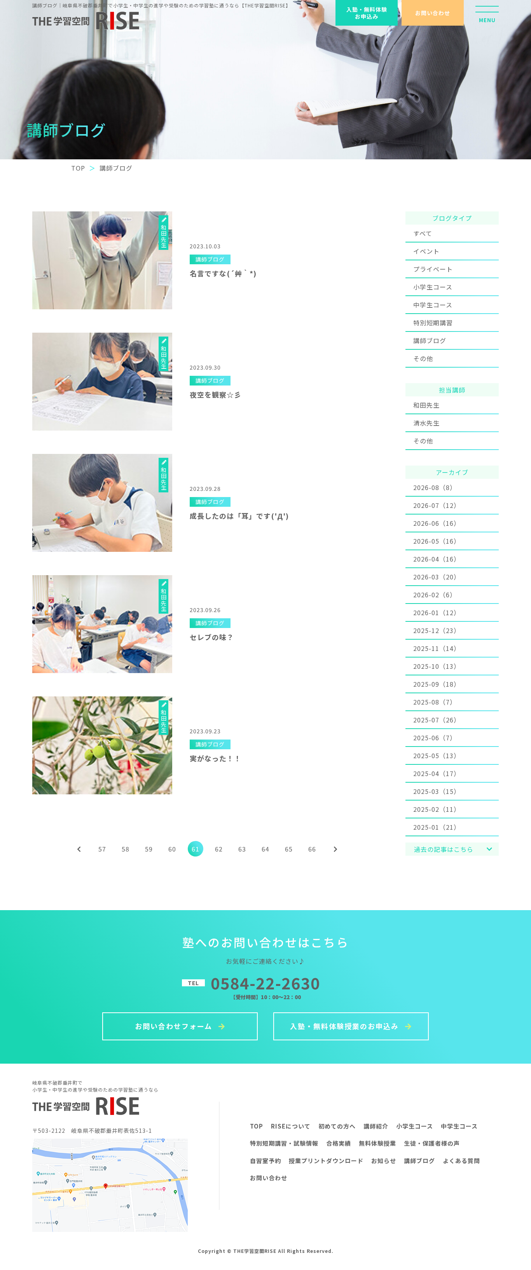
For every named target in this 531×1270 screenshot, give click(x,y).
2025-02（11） (436, 809)
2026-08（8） (434, 487)
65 (289, 848)
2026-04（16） (436, 558)
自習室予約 (265, 1161)
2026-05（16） (436, 541)
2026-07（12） (436, 505)
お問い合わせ (432, 13)
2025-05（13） (436, 755)
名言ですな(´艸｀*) (223, 273)
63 (242, 848)
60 (172, 848)
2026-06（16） (436, 523)
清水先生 (426, 422)
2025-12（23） (436, 630)
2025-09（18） (436, 684)
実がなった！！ (215, 758)
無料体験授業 (377, 1143)
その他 (423, 358)
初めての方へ (337, 1126)
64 (265, 848)
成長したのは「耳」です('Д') (239, 516)
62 (219, 848)
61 (195, 848)
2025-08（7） (434, 702)
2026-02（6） (434, 594)
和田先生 (426, 405)
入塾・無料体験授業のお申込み (345, 1026)
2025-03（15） (436, 791)
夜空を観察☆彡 (215, 394)
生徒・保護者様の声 (432, 1143)
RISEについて (291, 1126)
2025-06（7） (434, 737)
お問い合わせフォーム (175, 1026)
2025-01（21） (436, 827)
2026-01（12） (436, 612)
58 (125, 848)
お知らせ (383, 1161)
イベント (426, 251)
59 (149, 848)
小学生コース (432, 286)
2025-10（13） (436, 666)
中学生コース (432, 304)
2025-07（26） (436, 719)
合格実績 (338, 1143)
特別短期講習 (433, 322)
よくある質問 (461, 1161)
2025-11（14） (436, 648)
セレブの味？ (212, 637)
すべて (422, 233)
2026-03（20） (436, 576)
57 (102, 848)
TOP (256, 1126)
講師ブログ (429, 340)
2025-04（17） (436, 773)
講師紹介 (375, 1126)
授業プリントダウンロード (326, 1161)
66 (312, 848)
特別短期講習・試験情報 (284, 1143)
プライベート (433, 269)
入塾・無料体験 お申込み (366, 12)
